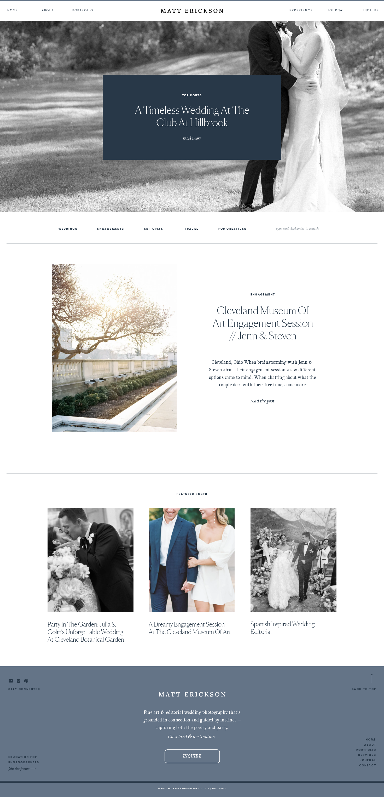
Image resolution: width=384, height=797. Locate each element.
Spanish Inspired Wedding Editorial (283, 627)
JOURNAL (368, 760)
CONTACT (367, 765)
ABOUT (370, 745)
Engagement (263, 294)
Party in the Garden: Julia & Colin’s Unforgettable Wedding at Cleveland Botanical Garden (86, 631)
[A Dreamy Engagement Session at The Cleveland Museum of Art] (192, 560)
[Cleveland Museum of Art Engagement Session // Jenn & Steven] (114, 348)
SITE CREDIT (219, 788)
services (367, 755)
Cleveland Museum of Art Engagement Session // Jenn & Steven (263, 323)
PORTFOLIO (366, 750)
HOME (371, 739)
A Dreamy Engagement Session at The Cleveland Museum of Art (190, 628)
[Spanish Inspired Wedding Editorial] (293, 560)
